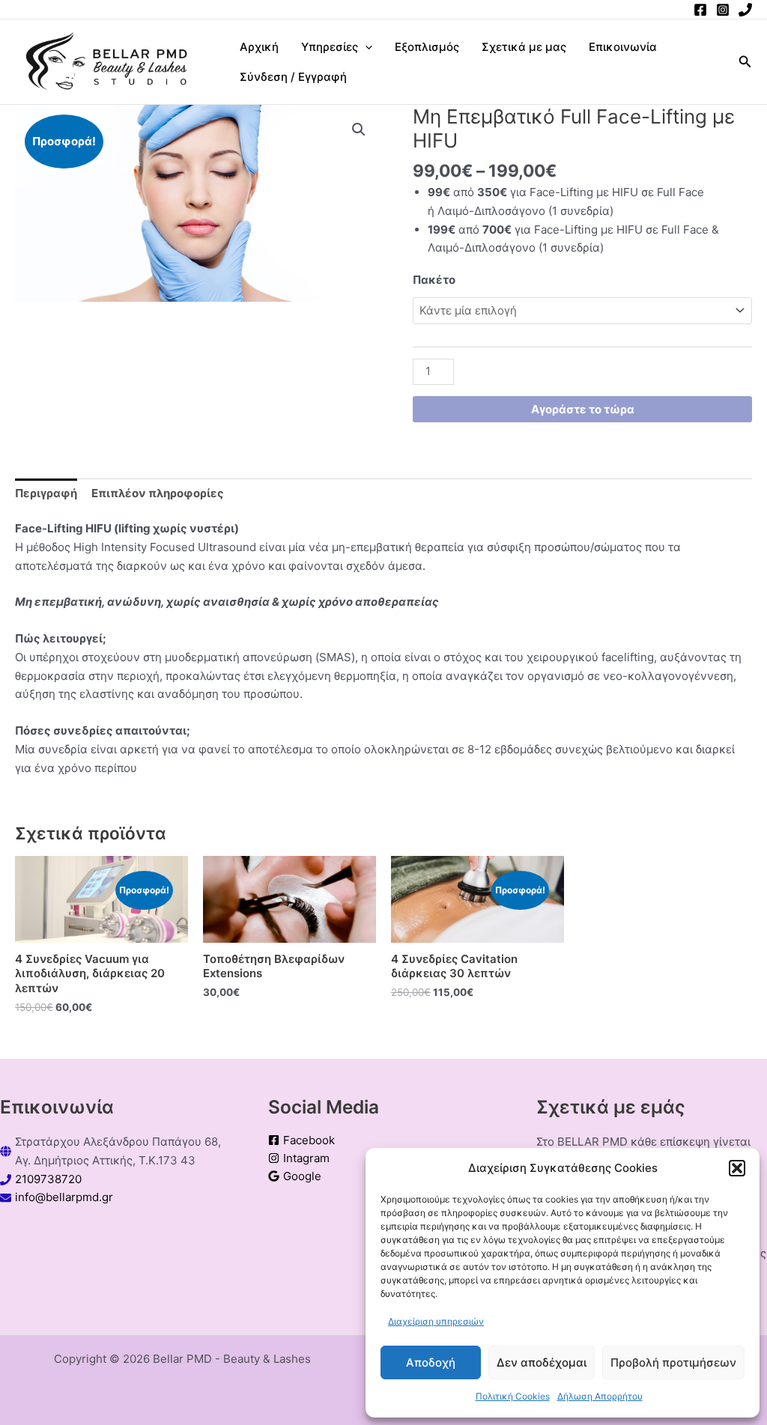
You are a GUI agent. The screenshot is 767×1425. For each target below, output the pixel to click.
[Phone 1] (745, 9)
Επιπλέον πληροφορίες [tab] (157, 493)
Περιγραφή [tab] (46, 493)
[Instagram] (723, 9)
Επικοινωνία (623, 47)
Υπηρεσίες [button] (329, 47)
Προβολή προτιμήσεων (673, 1362)
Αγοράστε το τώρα (582, 409)
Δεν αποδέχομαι (541, 1362)
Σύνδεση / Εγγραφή (293, 77)
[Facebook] (700, 9)
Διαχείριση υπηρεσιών (436, 1321)
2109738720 (48, 1179)
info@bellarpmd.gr (64, 1197)
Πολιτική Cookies (513, 1396)
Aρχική (259, 47)
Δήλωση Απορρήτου (600, 1396)
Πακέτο (434, 280)
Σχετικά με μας (524, 47)
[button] (737, 1168)
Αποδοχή (430, 1362)
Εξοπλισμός (427, 47)
